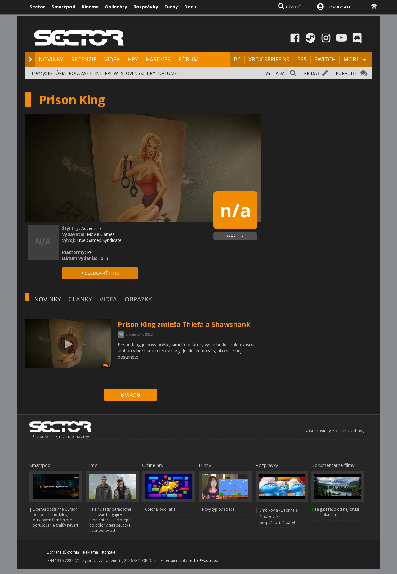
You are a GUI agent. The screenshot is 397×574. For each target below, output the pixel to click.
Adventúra (91, 228)
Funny (171, 6)
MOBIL (352, 59)
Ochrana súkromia (63, 552)
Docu (190, 6)
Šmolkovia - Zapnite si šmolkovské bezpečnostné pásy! (279, 516)
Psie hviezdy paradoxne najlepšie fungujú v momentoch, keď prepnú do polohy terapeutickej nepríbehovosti (111, 520)
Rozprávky (145, 6)
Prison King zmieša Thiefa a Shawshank (184, 324)
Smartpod (63, 6)
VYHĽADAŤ (276, 73)
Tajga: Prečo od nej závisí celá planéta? (336, 512)
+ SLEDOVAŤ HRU (100, 273)
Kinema (90, 6)
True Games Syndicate (99, 240)
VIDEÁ (112, 59)
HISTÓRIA (56, 73)
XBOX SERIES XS (268, 59)
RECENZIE (83, 59)
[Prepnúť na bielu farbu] (374, 6)
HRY (132, 59)
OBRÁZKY (138, 299)
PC (237, 59)
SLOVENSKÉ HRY (138, 73)
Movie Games (101, 234)
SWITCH (325, 59)
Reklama (90, 552)
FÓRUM (188, 59)
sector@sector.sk (203, 560)
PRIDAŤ (311, 73)
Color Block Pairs (160, 509)
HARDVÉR (158, 59)
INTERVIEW (106, 73)
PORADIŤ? (346, 73)
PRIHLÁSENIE (341, 7)
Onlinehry (116, 6)
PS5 (302, 59)
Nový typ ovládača (218, 509)
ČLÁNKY (80, 299)
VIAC (130, 395)
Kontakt (108, 552)
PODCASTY (80, 73)
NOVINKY (51, 59)
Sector (37, 6)
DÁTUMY (167, 73)
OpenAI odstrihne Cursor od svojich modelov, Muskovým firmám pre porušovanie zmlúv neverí (55, 517)
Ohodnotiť (235, 236)
